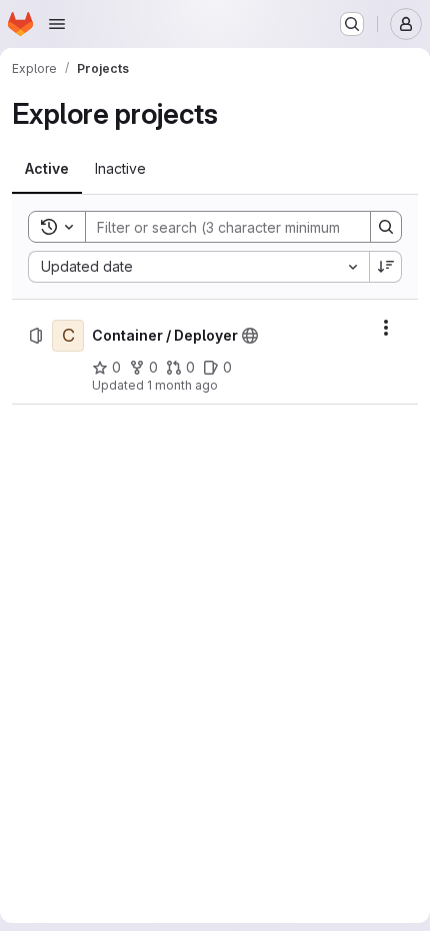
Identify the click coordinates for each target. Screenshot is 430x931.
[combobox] (198, 267)
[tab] (47, 169)
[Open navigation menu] (57, 24)
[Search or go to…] (352, 24)
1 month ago (182, 385)
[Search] (386, 227)
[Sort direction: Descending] (386, 267)
